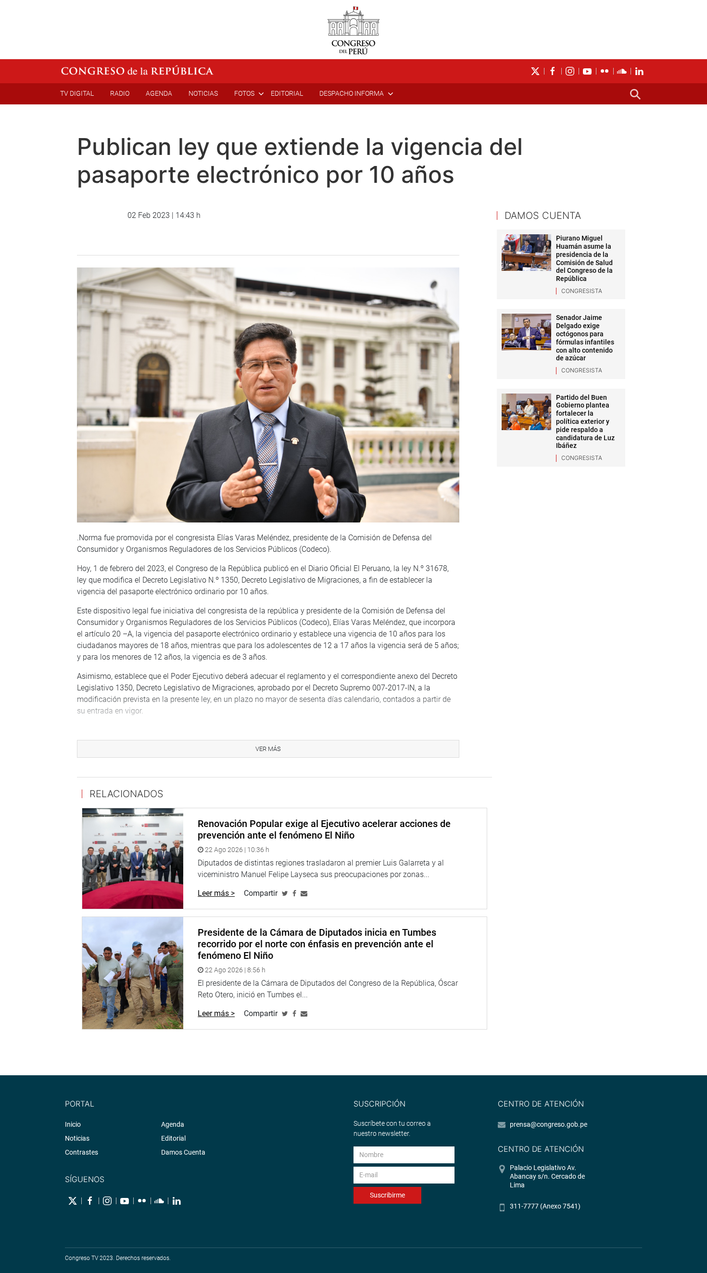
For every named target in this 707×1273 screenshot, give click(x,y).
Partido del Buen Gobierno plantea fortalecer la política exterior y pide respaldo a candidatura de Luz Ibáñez (585, 422)
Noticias (203, 93)
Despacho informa (351, 93)
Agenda (159, 93)
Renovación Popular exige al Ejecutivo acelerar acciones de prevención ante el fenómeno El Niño (324, 829)
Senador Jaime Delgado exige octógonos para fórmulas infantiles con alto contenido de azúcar (585, 338)
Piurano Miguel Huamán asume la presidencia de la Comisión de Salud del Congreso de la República (584, 258)
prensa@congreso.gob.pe (548, 1124)
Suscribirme (387, 1195)
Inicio (73, 1124)
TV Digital (77, 93)
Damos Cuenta (183, 1152)
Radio (119, 93)
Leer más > (216, 893)
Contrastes (81, 1152)
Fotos (244, 93)
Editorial (287, 93)
